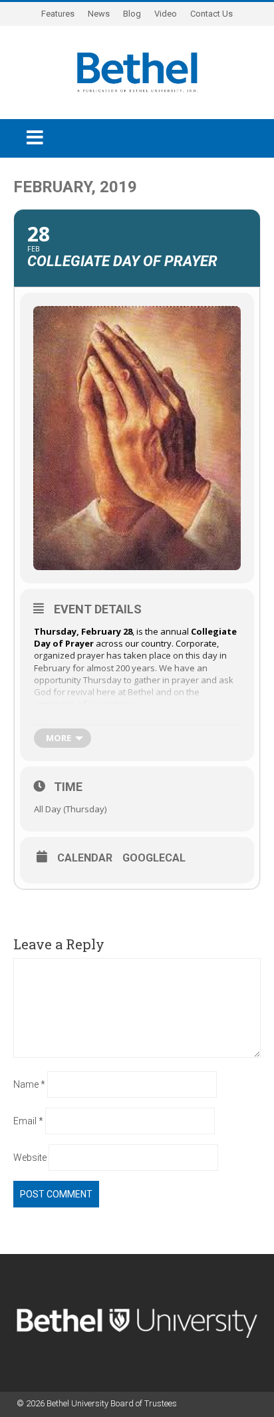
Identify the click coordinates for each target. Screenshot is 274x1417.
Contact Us (211, 14)
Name (29, 1084)
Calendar (84, 858)
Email (28, 1121)
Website (30, 1157)
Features (57, 14)
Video (165, 14)
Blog (132, 14)
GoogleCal (154, 858)
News (99, 14)
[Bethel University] (137, 71)
